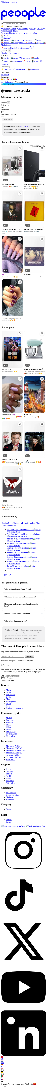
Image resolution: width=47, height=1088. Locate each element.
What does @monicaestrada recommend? (23, 596)
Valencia (9, 722)
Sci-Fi (8, 776)
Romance (10, 781)
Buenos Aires (11, 734)
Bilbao (8, 727)
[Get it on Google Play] (35, 826)
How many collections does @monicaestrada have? (23, 605)
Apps (38, 43)
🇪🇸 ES (3, 79)
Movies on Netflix (13, 746)
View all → (10, 736)
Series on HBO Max (14, 757)
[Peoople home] (23, 21)
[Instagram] (23, 872)
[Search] (30, 48)
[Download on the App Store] (13, 826)
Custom (4, 521)
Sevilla (8, 725)
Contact (5, 75)
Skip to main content (9, 2)
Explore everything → (15, 708)
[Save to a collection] (20, 148)
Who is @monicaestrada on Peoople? (23, 589)
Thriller (9, 774)
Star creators (11, 793)
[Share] (8, 102)
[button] (23, 106)
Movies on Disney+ (14, 753)
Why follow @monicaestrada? (23, 621)
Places (15, 31)
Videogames (18, 43)
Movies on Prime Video (15, 750)
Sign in (13, 48)
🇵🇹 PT (16, 79)
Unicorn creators (12, 795)
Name (10, 523)
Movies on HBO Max (14, 748)
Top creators (7, 69)
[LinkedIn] (23, 1055)
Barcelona (10, 720)
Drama (8, 769)
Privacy (9, 820)
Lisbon (9, 729)
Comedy (9, 771)
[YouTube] (23, 1009)
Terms (8, 822)
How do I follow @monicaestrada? (23, 613)
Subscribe (29, 656)
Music (32, 28)
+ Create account (22, 48)
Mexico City (11, 731)
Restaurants (23, 28)
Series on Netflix (12, 755)
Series (14, 28)
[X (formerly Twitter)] (23, 963)
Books (40, 28)
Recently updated (29, 523)
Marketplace (20, 69)
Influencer (9, 82)
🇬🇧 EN (10, 79)
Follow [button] (4, 103)
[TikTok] (23, 918)
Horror (8, 778)
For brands (33, 69)
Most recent (17, 523)
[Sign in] (33, 48)
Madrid (9, 718)
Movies (6, 28)
